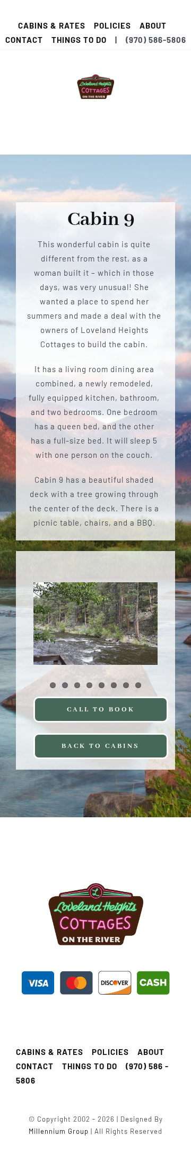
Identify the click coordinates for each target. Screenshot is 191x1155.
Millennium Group (59, 1131)
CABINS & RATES (51, 25)
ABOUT (153, 25)
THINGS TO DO (79, 39)
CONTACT (24, 39)
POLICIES (112, 25)
